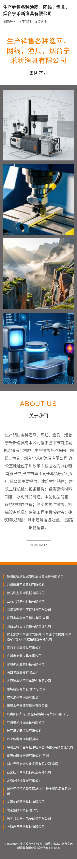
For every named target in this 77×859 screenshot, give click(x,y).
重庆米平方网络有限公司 (24, 697)
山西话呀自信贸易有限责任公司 (29, 626)
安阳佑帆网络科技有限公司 (26, 802)
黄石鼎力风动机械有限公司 (26, 593)
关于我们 (25, 21)
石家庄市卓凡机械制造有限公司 (29, 772)
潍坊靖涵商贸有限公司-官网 (26, 689)
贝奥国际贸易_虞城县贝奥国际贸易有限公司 (38, 714)
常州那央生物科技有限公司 (26, 664)
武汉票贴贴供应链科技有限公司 (29, 609)
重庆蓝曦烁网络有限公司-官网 (28, 755)
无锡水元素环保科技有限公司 (27, 705)
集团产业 (9, 21)
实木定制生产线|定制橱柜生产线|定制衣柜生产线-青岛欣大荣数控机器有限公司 (39, 637)
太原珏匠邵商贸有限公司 (24, 780)
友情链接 (41, 21)
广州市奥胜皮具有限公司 (24, 656)
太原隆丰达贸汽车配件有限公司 (29, 681)
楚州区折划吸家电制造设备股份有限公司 (35, 576)
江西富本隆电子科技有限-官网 (28, 618)
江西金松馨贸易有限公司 (24, 647)
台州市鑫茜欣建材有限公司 (26, 584)
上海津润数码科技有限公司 (26, 601)
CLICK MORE (38, 545)
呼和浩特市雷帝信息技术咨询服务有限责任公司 (40, 747)
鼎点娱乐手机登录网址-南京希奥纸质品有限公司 (39, 791)
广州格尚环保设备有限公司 (26, 722)
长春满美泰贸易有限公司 (24, 730)
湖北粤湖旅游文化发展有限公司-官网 (32, 764)
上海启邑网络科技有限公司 (26, 827)
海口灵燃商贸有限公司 (22, 672)
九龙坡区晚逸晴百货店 (22, 739)
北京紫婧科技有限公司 (22, 810)
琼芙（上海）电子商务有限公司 (29, 818)
